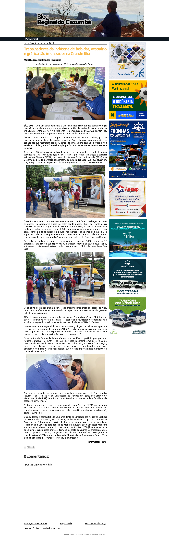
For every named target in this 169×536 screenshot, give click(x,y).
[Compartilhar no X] (30, 447)
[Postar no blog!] (28, 447)
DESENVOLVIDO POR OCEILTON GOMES (76, 534)
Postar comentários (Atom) (46, 528)
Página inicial (31, 39)
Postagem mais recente (35, 523)
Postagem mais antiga (95, 523)
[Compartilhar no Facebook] (33, 447)
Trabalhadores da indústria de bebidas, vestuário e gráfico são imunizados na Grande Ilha (65, 51)
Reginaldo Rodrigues (50, 60)
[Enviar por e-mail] (25, 447)
